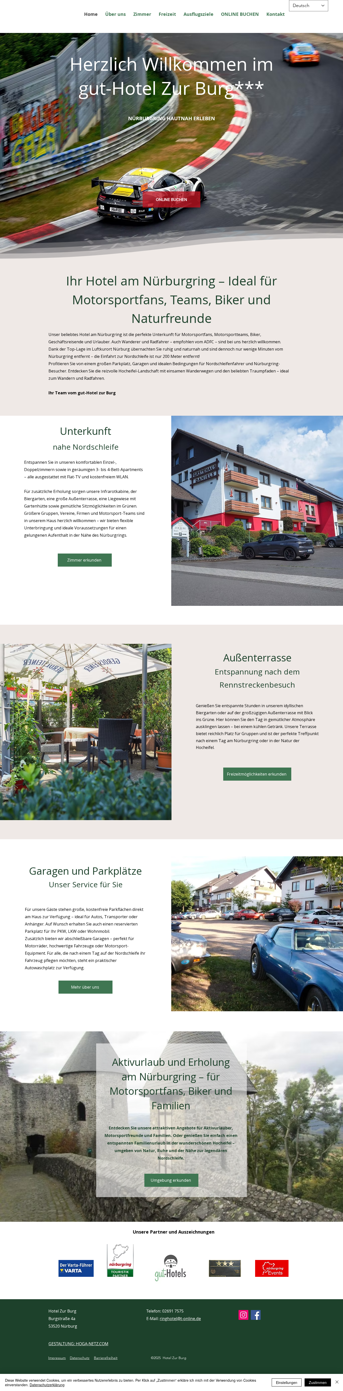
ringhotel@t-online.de (180, 1318)
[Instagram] (243, 1315)
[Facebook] (256, 1315)
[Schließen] (337, 1382)
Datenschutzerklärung (47, 1384)
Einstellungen (286, 1382)
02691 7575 (173, 1311)
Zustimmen (318, 1382)
